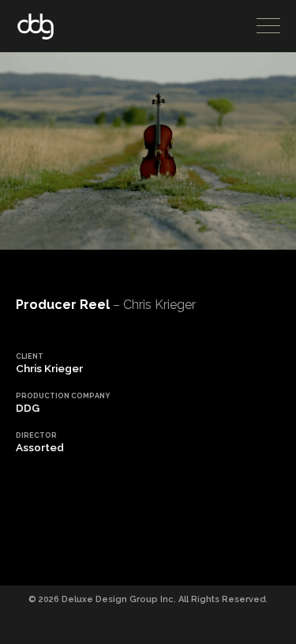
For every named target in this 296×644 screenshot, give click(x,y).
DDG (35, 26)
